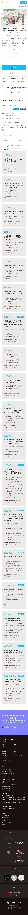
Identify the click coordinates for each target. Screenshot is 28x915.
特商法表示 (4, 824)
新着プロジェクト (6, 771)
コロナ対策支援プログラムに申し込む (11, 802)
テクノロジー (5, 755)
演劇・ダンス (5, 753)
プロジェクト (6, 92)
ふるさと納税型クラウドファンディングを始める (14, 797)
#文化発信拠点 (18, 57)
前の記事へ (6, 140)
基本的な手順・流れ (6, 786)
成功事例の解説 (6, 788)
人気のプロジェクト (7, 769)
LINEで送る (23, 81)
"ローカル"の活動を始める (8, 795)
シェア (6, 81)
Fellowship (4, 793)
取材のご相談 (5, 818)
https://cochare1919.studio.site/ (10, 136)
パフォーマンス (18, 755)
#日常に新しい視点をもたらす (13, 53)
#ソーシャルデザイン (11, 49)
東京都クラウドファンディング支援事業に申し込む (14, 800)
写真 (3, 746)
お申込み (4, 782)
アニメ (3, 749)
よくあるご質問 (6, 813)
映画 (3, 744)
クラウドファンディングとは (9, 784)
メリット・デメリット (7, 791)
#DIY (20, 49)
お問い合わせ (5, 815)
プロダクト (17, 751)
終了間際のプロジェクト (8, 773)
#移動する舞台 (14, 61)
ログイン (17, 2)
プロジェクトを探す (7, 6)
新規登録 (24, 2)
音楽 (15, 746)
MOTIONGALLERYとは (8, 809)
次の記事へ (22, 140)
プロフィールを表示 (16, 88)
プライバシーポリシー (7, 822)
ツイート (15, 81)
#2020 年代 (4, 811)
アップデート (15, 92)
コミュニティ (18, 35)
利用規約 (4, 820)
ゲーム (15, 749)
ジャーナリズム (6, 760)
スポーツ (4, 758)
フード (15, 758)
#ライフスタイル (9, 57)
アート (15, 744)
